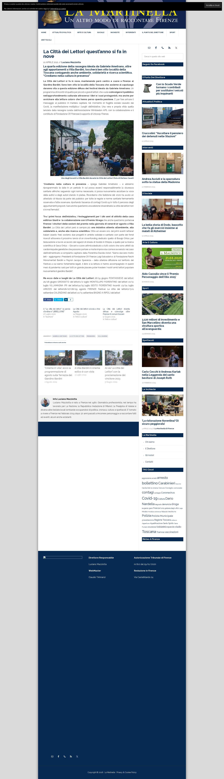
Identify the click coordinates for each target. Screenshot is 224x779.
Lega (181, 508)
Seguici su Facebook (153, 64)
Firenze (156, 508)
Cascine (178, 484)
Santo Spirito (168, 523)
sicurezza (152, 527)
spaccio (171, 527)
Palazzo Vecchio (168, 512)
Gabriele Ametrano (60, 336)
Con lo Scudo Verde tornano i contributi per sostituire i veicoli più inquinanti (169, 89)
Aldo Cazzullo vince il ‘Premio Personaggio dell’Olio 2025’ (160, 275)
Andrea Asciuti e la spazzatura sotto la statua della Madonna (161, 180)
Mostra (145, 511)
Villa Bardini (102, 336)
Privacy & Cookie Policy (126, 772)
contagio (157, 493)
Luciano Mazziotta (98, 564)
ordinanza (157, 512)
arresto (162, 478)
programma (91, 336)
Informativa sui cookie (58, 9)
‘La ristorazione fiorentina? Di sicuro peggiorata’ (160, 422)
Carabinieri (166, 483)
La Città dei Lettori (77, 336)
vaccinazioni (171, 532)
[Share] (66, 299)
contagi (148, 492)
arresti (154, 478)
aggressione (146, 478)
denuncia (166, 504)
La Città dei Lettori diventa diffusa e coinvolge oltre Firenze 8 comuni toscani (116, 311)
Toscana (149, 531)
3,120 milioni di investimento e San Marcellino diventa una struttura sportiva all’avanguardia (161, 324)
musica (151, 512)
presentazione (148, 520)
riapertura (145, 523)
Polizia (146, 516)
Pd (175, 512)
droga (175, 504)
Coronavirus (168, 492)
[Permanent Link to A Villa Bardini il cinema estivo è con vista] (88, 352)
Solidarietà (161, 526)
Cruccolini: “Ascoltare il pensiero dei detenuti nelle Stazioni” (162, 135)
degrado (158, 504)
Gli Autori (149, 455)
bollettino (150, 483)
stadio (178, 526)
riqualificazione (156, 523)
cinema (155, 488)
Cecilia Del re (147, 488)
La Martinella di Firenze (112, 14)
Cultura (161, 498)
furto (162, 508)
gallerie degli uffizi (172, 508)
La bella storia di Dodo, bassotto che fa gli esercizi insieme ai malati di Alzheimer (162, 228)
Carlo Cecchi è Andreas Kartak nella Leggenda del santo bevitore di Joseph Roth (161, 374)
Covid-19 (149, 498)
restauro (174, 520)
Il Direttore (150, 448)
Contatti (149, 462)
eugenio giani (147, 508)
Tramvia (160, 532)
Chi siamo (150, 442)
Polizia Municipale (162, 515)
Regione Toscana (162, 520)
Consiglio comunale (173, 488)
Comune (162, 488)
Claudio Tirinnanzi (97, 577)
